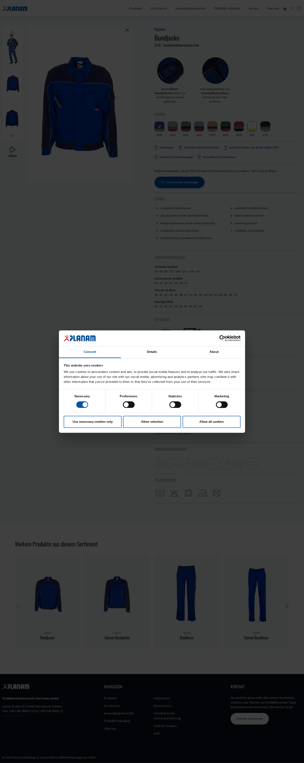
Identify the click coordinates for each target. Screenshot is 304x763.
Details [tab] (152, 352)
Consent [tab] (90, 352)
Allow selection (152, 422)
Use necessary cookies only (93, 422)
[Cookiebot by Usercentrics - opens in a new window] (222, 338)
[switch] (129, 404)
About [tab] (214, 352)
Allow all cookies (211, 422)
